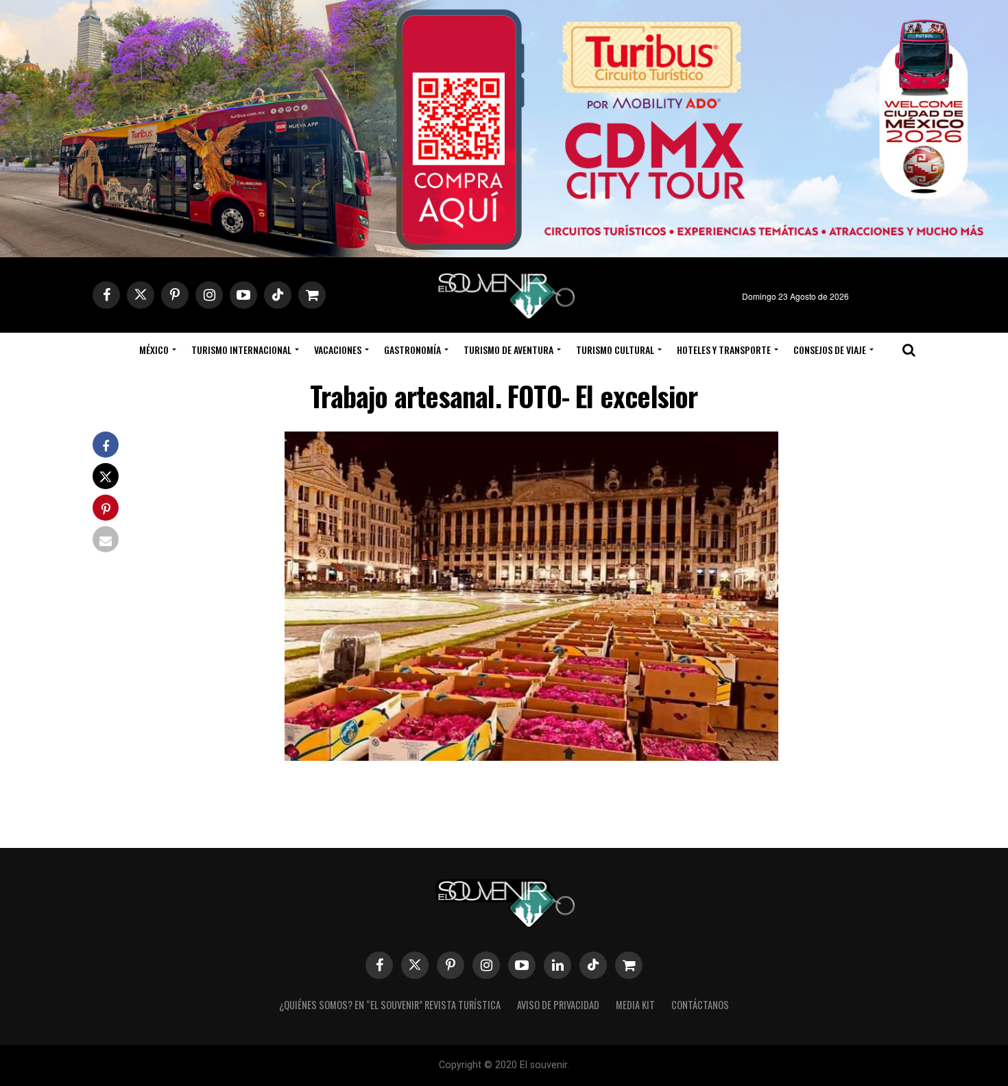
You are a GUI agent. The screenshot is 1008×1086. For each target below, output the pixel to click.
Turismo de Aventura (508, 349)
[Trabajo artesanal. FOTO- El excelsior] (531, 756)
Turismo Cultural (615, 349)
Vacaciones (337, 349)
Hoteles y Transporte (724, 349)
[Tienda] (629, 965)
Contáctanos (700, 1005)
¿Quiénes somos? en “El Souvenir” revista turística (390, 1005)
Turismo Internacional (241, 349)
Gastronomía (412, 349)
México (154, 349)
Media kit (635, 1005)
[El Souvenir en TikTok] (593, 965)
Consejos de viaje (829, 349)
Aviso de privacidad (558, 1005)
